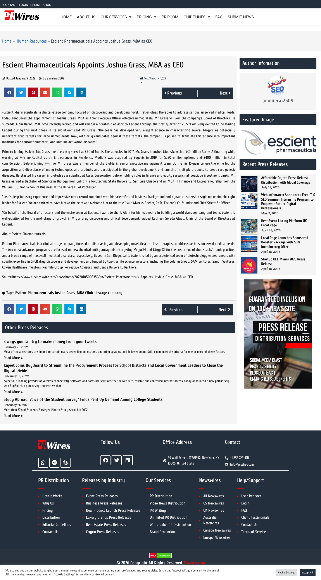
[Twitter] (117, 460)
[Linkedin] (128, 460)
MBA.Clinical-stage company (99, 293)
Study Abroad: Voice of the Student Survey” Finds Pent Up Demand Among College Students (83, 399)
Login (23, 5)
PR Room (170, 17)
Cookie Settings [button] (286, 572)
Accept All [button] (307, 572)
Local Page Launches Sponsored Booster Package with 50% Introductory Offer (284, 242)
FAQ (219, 17)
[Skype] (65, 463)
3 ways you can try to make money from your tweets (50, 341)
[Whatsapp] (43, 463)
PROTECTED (164, 555)
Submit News (241, 17)
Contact (10, 5)
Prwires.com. (195, 562)
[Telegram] (54, 463)
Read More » (13, 358)
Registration (40, 5)
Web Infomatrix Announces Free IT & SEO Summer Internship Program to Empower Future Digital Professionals (288, 201)
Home (66, 17)
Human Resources (31, 41)
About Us (86, 17)
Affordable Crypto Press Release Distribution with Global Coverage (285, 180)
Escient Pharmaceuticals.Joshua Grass (45, 293)
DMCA (153, 555)
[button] (9, 92)
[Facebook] (105, 460)
